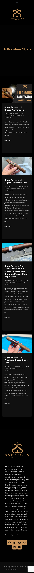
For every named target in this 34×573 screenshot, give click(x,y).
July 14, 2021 (8, 280)
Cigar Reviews (9, 115)
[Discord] (14, 547)
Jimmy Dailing (19, 113)
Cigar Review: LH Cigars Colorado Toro (15, 181)
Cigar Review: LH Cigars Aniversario (14, 108)
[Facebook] (9, 542)
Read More (7, 140)
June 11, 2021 (8, 366)
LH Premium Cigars (19, 115)
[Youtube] (19, 542)
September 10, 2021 (10, 186)
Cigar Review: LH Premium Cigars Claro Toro (16, 360)
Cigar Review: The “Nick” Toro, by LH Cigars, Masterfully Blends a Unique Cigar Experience (16, 271)
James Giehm (22, 186)
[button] (17, 2)
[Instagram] (24, 542)
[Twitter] (14, 542)
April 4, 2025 (8, 113)
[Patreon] (19, 547)
